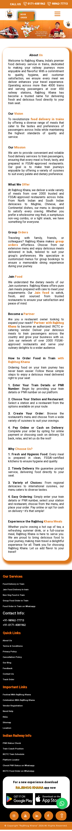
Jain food (41, 292)
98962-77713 (59, 3)
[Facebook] (48, 815)
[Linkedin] (37, 815)
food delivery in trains (47, 119)
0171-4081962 (36, 3)
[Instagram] (14, 815)
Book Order (23, 16)
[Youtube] (25, 815)
